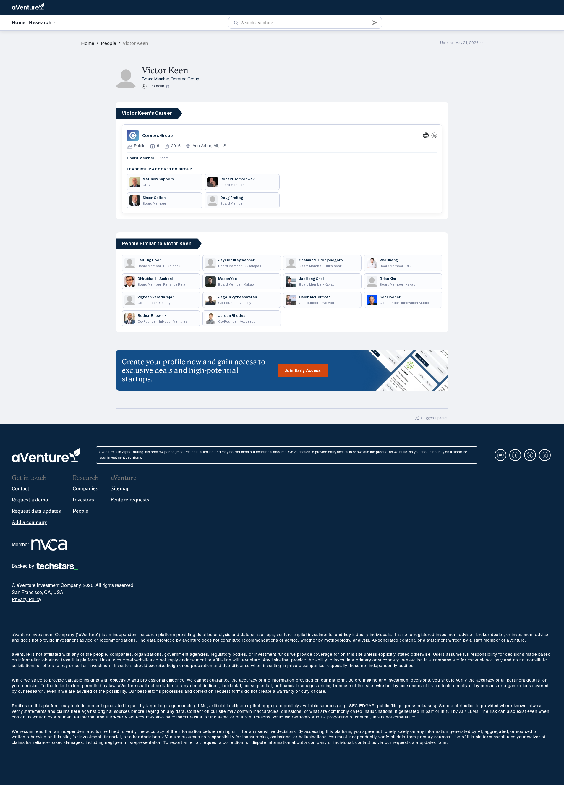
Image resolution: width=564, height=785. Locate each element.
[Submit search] (374, 22)
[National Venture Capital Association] (49, 545)
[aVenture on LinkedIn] (500, 455)
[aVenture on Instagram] (545, 455)
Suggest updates (434, 418)
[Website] (426, 135)
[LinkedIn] (434, 135)
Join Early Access (303, 371)
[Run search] (236, 22)
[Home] (28, 7)
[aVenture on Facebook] (515, 455)
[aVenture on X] (530, 455)
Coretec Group (185, 79)
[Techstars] (57, 566)
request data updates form (420, 743)
